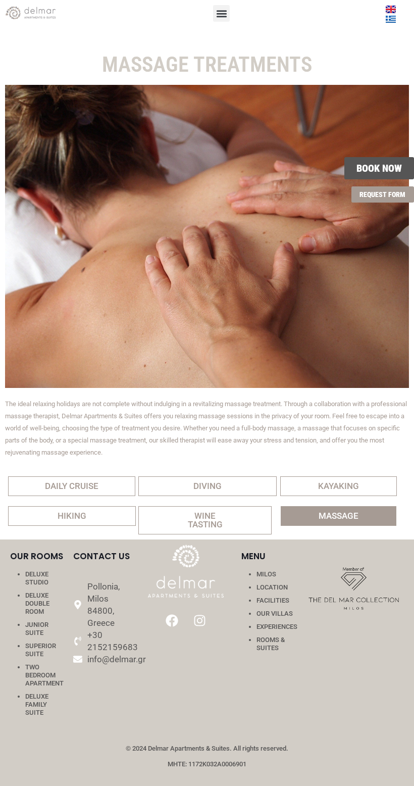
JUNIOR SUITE (36, 628)
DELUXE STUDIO (36, 578)
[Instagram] (200, 620)
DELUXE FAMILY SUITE (36, 704)
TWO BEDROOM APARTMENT (44, 675)
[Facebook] (172, 620)
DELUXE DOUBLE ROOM (37, 603)
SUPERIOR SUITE (40, 650)
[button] (221, 13)
